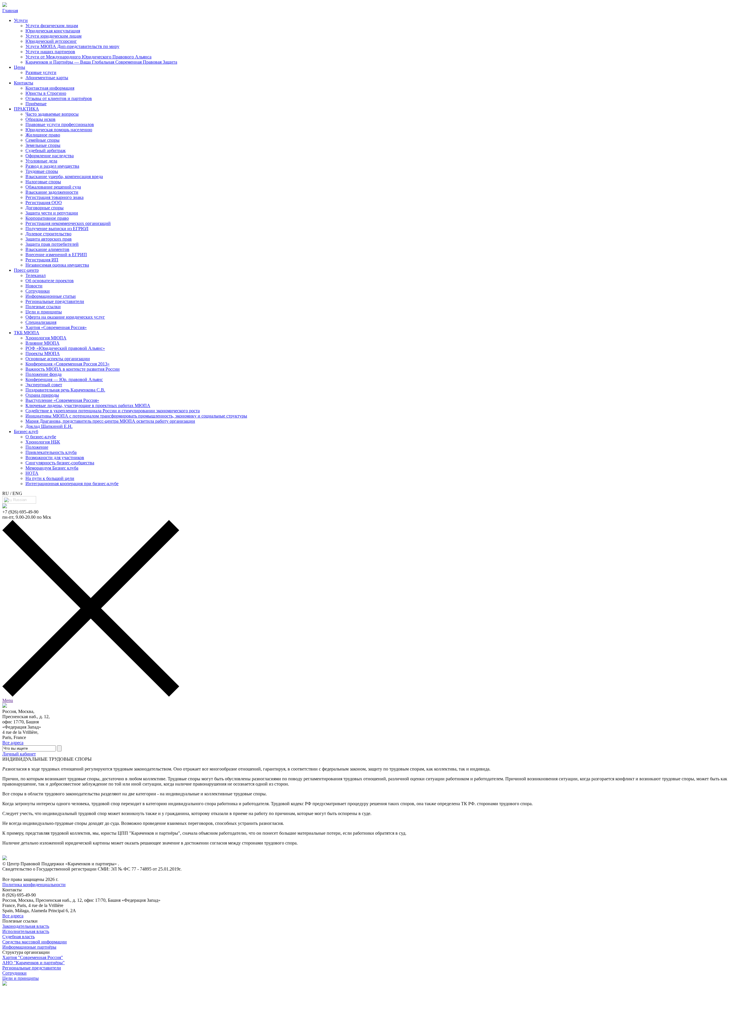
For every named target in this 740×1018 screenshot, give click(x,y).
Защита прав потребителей (52, 244)
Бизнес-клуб (26, 431)
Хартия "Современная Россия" (32, 957)
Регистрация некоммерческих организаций (68, 223)
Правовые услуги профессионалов (59, 124)
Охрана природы (42, 395)
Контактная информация (49, 88)
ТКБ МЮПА (26, 332)
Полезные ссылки (43, 306)
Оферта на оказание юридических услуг (65, 317)
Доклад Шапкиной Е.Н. (49, 426)
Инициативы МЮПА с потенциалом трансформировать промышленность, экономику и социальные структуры (136, 415)
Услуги (21, 20)
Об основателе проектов (49, 280)
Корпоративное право (47, 218)
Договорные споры (44, 207)
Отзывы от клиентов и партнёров (58, 98)
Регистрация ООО (43, 202)
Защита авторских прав (48, 239)
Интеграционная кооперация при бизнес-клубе (72, 483)
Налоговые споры (43, 181)
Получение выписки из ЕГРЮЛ (56, 228)
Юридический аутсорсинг (51, 41)
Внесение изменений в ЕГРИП (56, 254)
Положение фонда (43, 374)
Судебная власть (18, 936)
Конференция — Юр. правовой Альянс (64, 379)
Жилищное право (42, 134)
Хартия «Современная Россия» (56, 327)
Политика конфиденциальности (34, 884)
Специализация (40, 322)
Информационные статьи (50, 296)
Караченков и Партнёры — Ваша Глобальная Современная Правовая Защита (101, 62)
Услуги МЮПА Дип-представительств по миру (72, 46)
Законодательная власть (25, 926)
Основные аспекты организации (57, 358)
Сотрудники (37, 291)
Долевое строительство (48, 233)
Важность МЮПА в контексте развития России (72, 369)
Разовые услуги (40, 72)
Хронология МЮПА (45, 337)
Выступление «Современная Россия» (62, 400)
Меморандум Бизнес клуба (51, 467)
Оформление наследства (49, 155)
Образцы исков (40, 119)
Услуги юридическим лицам (53, 36)
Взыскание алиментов (47, 249)
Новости (33, 285)
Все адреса (12, 742)
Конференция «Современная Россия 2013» (67, 363)
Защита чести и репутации (51, 212)
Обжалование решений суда (53, 186)
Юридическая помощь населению (58, 129)
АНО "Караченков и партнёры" (33, 962)
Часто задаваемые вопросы (52, 114)
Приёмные (36, 103)
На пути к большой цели (49, 478)
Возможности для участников (54, 457)
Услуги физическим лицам (51, 25)
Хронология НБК (42, 441)
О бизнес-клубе (40, 436)
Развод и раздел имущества (52, 166)
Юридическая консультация (52, 30)
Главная (10, 10)
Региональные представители (54, 301)
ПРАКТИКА (26, 108)
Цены (19, 67)
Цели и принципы (43, 311)
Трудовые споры (41, 171)
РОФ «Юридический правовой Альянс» (65, 348)
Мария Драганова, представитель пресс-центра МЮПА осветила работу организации (110, 421)
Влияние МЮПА (42, 343)
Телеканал (35, 275)
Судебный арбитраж (45, 150)
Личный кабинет (19, 753)
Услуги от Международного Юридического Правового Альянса (88, 56)
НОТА (31, 473)
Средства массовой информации (34, 941)
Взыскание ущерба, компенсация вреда (64, 176)
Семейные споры (42, 140)
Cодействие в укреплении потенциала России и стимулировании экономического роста (112, 410)
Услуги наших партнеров (50, 51)
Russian (19, 500)
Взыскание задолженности (51, 192)
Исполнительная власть (25, 931)
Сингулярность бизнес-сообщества (59, 462)
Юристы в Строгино (45, 93)
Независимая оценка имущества (57, 265)
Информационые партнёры (29, 947)
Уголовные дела (41, 160)
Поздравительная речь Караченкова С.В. (65, 389)
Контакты (23, 82)
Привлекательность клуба (51, 452)
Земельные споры (42, 145)
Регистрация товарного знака (54, 197)
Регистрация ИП (41, 259)
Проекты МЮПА (42, 353)
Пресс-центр (26, 270)
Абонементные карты (46, 77)
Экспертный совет (43, 384)
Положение (36, 447)
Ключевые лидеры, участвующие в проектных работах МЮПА (87, 405)
